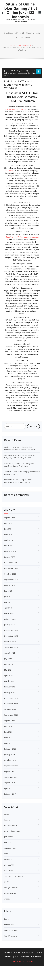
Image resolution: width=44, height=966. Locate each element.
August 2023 (9, 720)
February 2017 (10, 794)
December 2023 (11, 698)
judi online (13, 73)
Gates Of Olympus (12, 831)
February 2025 (10, 619)
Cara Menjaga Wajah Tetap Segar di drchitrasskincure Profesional (19, 464)
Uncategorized (24, 45)
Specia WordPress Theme (22, 961)
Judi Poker (8, 837)
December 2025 (11, 563)
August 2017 (9, 782)
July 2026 (8, 523)
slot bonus (9, 170)
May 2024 (8, 670)
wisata (7, 899)
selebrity (8, 859)
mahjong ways (10, 848)
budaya (7, 820)
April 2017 (8, 788)
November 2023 (11, 703)
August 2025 (9, 585)
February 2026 (10, 551)
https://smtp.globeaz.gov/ (16, 109)
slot (25, 73)
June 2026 (8, 529)
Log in (6, 919)
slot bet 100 (9, 865)
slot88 (7, 882)
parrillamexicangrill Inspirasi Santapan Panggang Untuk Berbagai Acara (19, 456)
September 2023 (11, 715)
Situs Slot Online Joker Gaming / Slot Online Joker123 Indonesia (20, 10)
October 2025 (10, 574)
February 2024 (10, 687)
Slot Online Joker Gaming (14, 876)
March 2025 (9, 613)
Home (12, 45)
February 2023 (10, 749)
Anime (6, 814)
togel (6, 75)
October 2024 (10, 642)
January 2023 (9, 754)
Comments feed (11, 930)
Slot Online (8, 870)
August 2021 (9, 771)
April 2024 (8, 675)
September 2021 (11, 766)
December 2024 (11, 630)
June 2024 (8, 664)
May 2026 (8, 534)
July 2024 (8, 658)
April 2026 (8, 540)
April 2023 (8, 743)
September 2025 (11, 579)
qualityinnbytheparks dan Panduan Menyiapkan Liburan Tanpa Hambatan (19, 448)
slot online (31, 73)
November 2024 (11, 636)
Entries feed (9, 924)
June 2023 (8, 732)
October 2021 (10, 760)
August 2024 (9, 653)
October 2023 (10, 709)
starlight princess (11, 887)
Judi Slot (7, 842)
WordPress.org (10, 936)
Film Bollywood (10, 825)
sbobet (20, 73)
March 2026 (9, 546)
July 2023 (8, 726)
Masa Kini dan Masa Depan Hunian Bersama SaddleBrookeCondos (18, 480)
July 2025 (8, 591)
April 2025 (8, 608)
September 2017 (11, 777)
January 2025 (9, 624)
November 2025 (11, 568)
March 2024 (9, 681)
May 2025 (8, 602)
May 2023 (8, 737)
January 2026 (9, 557)
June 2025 (8, 596)
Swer (7, 71)
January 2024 (9, 692)
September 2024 (11, 647)
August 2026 (9, 517)
